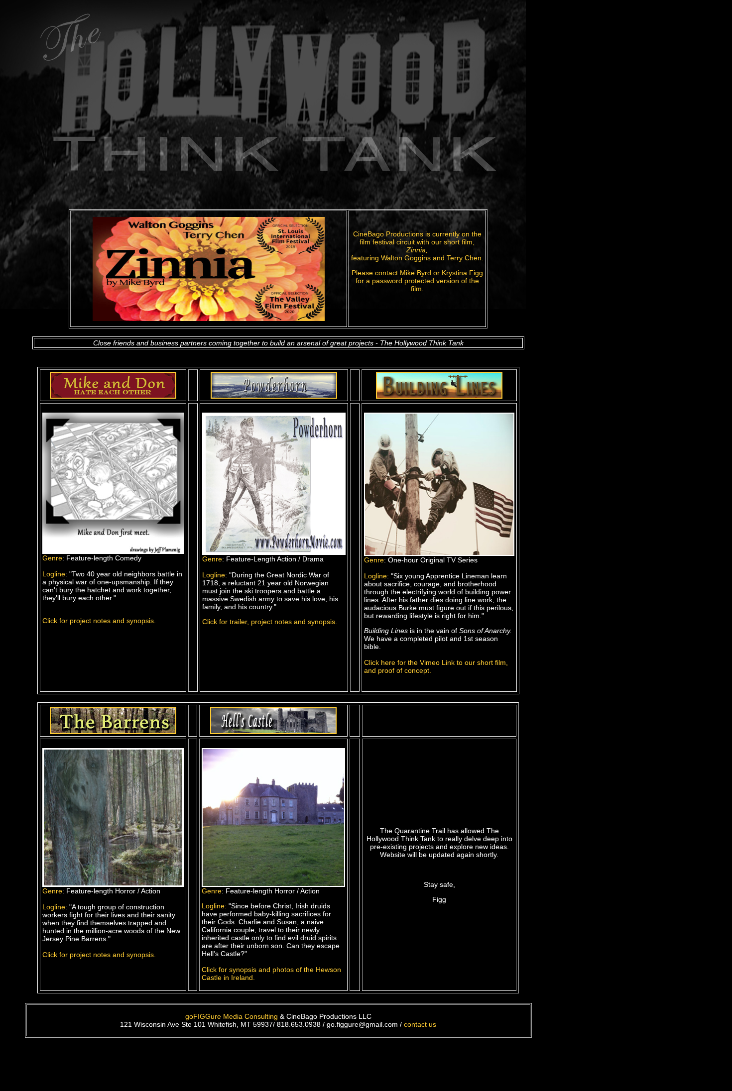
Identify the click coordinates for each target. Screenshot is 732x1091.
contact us (419, 1024)
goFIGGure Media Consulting (231, 1016)
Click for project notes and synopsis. (99, 621)
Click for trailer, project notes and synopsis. (269, 622)
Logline (53, 574)
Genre (52, 558)
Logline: (214, 906)
